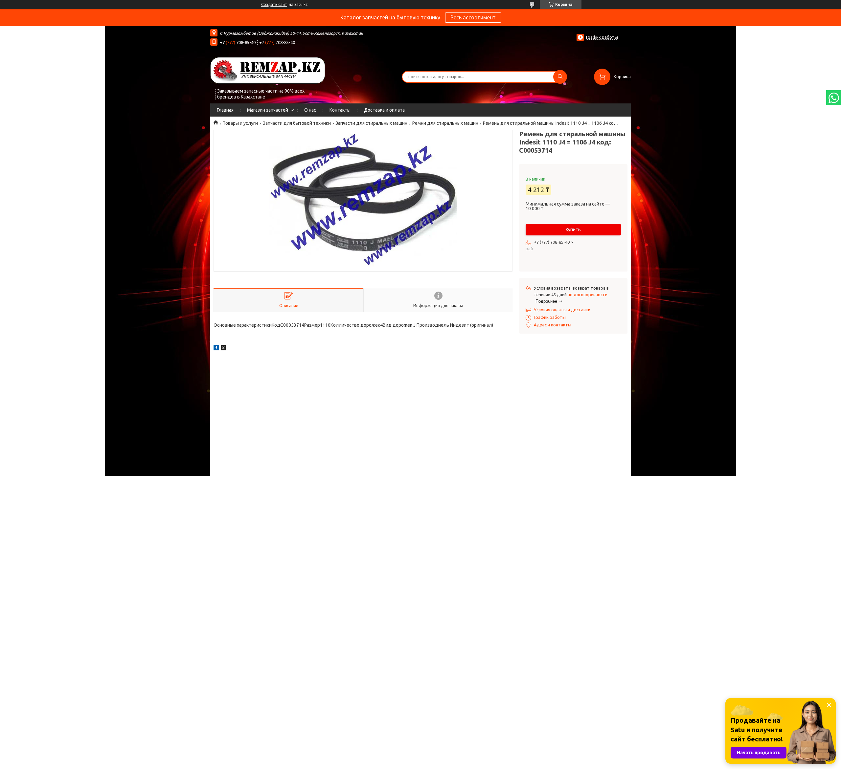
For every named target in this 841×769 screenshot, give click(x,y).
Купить (573, 229)
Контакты (340, 110)
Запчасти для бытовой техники (297, 123)
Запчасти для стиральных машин (371, 123)
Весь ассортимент (473, 17)
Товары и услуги (240, 123)
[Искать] (560, 77)
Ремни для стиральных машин (445, 123)
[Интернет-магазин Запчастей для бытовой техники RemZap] (267, 70)
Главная (225, 110)
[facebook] (216, 348)
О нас (310, 110)
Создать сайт (274, 4)
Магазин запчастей (267, 110)
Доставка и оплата (384, 110)
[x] (223, 348)
